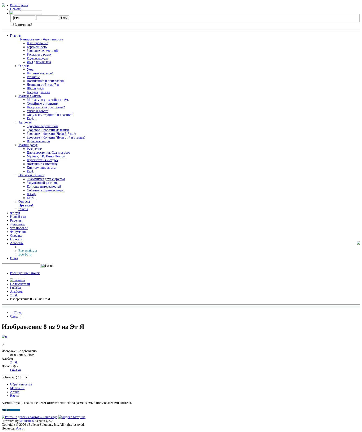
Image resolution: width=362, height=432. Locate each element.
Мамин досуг (27, 145)
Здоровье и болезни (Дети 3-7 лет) (51, 133)
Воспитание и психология (45, 81)
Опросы (24, 201)
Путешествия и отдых (42, 160)
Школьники (35, 88)
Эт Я (13, 295)
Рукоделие (34, 148)
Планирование (37, 43)
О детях (24, 65)
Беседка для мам (38, 92)
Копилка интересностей (44, 186)
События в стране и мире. (45, 190)
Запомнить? (23, 24)
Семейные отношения (42, 103)
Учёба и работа (37, 111)
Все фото (24, 254)
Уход (30, 69)
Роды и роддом (37, 58)
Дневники (17, 224)
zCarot (20, 428)
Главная (15, 35)
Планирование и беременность (40, 39)
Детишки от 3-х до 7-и (43, 84)
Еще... (31, 198)
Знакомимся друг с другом (46, 179)
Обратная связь (21, 384)
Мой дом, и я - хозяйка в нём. (48, 99)
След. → (16, 316)
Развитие (33, 77)
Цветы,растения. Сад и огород (48, 152)
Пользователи (20, 284)
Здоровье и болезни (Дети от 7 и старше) (56, 137)
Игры (14, 258)
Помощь (16, 9)
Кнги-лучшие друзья (41, 167)
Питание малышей (40, 73)
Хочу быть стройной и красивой (50, 115)
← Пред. (16, 312)
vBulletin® (26, 421)
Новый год (18, 216)
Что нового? (19, 228)
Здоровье (24, 122)
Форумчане (18, 232)
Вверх (14, 395)
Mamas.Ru (17, 388)
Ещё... (31, 118)
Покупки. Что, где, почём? (46, 107)
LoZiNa (15, 287)
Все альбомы (27, 250)
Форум (15, 213)
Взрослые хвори (38, 141)
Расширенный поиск (25, 273)
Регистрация (19, 5)
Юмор (31, 194)
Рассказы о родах (39, 54)
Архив (14, 392)
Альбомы (16, 243)
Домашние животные (42, 164)
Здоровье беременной (42, 50)
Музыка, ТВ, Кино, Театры (46, 156)
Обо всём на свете (31, 175)
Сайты (23, 209)
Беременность (37, 47)
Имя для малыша (39, 62)
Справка (16, 235)
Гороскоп (16, 239)
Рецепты (16, 220)
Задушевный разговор (42, 182)
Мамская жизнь (29, 96)
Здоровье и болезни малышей (48, 130)
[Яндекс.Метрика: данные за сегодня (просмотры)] (71, 417)
